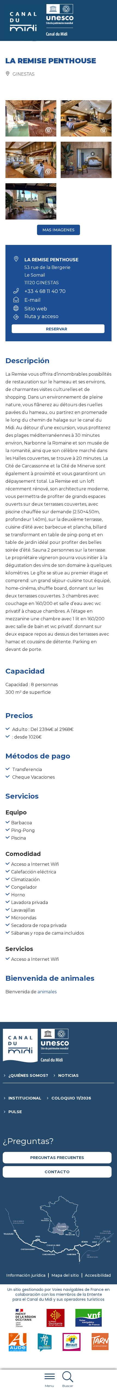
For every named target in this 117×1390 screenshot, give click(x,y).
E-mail (32, 300)
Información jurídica (25, 1275)
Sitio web (35, 309)
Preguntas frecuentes (57, 1157)
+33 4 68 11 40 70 (45, 291)
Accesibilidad (98, 1275)
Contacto (57, 1171)
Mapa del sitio (65, 1275)
